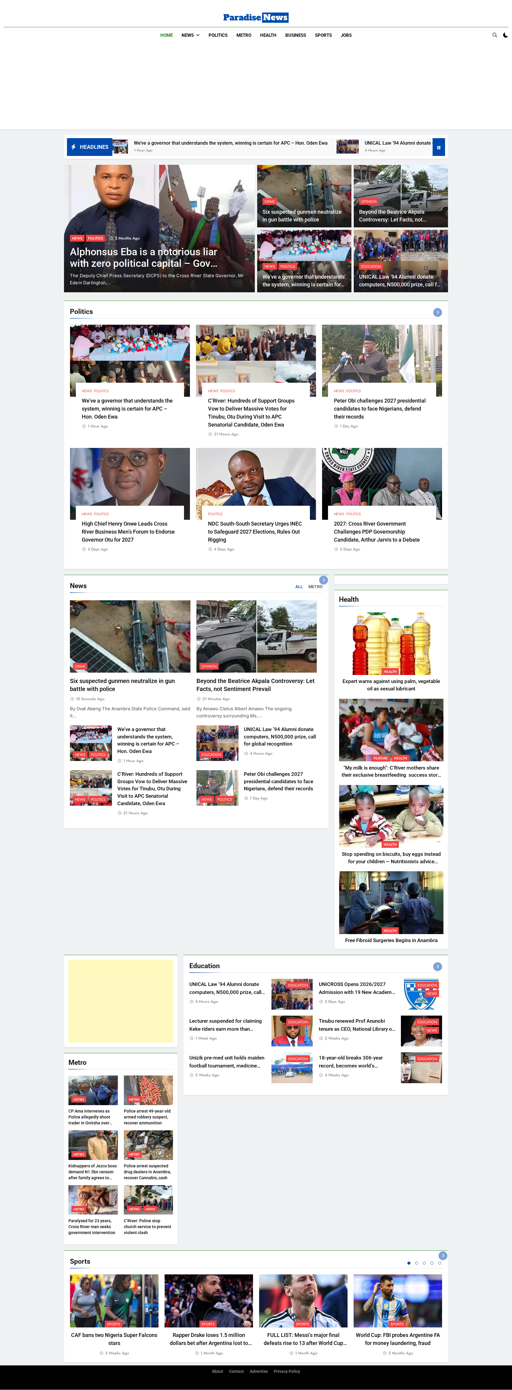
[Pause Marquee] (439, 147)
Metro (243, 35)
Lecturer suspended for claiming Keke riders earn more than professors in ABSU (225, 1029)
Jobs (346, 35)
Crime (270, 201)
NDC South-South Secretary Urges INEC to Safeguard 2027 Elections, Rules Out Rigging (255, 532)
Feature (381, 758)
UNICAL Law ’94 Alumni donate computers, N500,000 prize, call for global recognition (351, 143)
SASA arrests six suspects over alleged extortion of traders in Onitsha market (140, 263)
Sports (323, 35)
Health (268, 35)
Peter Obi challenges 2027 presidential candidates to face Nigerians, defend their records (380, 409)
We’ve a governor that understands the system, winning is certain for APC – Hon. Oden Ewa (127, 143)
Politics (218, 35)
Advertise (259, 1371)
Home (166, 35)
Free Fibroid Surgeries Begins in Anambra (391, 940)
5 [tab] (439, 1263)
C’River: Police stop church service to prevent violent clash (147, 1226)
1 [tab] (408, 1263)
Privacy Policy (287, 1371)
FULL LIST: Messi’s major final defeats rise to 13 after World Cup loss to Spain (303, 1343)
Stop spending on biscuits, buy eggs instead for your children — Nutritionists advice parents (391, 861)
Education (371, 266)
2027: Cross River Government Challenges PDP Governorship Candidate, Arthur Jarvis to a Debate (377, 532)
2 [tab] (416, 1263)
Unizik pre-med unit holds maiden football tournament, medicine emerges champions (226, 1066)
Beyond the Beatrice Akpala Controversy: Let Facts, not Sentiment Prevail (392, 220)
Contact (236, 1371)
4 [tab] (432, 1263)
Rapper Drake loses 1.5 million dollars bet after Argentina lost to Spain (209, 1343)
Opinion (368, 201)
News (188, 35)
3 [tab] (424, 1263)
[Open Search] (494, 35)
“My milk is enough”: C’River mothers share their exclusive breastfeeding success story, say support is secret (391, 775)
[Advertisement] (256, 87)
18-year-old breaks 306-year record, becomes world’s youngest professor (351, 1066)
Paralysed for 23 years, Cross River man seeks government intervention (91, 1226)
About (217, 1371)
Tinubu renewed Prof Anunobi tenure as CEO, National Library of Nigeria (356, 1029)
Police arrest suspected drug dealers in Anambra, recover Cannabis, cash (147, 1172)
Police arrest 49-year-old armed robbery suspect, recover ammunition (147, 1117)
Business (295, 35)
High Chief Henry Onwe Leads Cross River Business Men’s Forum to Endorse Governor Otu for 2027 (128, 532)
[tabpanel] (114, 1315)
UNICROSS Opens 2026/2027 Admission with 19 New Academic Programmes (357, 992)
